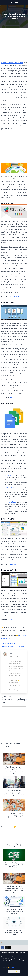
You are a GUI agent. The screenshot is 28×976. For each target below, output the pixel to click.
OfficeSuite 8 (14, 297)
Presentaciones (9, 487)
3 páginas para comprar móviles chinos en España (21, 699)
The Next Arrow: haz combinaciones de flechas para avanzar (7, 699)
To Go (12, 619)
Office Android (20, 646)
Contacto (3, 952)
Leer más (11, 967)
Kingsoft (13, 564)
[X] (6, 947)
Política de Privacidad (12, 952)
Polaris (12, 397)
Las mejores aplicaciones (8, 646)
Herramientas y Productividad (9, 643)
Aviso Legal (23, 952)
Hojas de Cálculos (10, 502)
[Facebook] (2, 947)
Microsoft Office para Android (12, 63)
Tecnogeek (14, 2)
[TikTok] (9, 947)
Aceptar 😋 (14, 972)
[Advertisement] (14, 45)
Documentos (9, 475)
